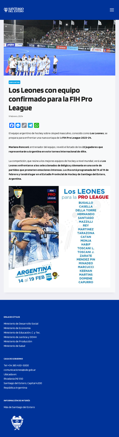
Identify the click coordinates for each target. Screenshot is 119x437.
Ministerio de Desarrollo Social (21, 323)
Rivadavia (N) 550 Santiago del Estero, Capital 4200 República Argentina (23, 383)
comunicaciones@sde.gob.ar (20, 369)
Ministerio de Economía (17, 328)
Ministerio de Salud (14, 345)
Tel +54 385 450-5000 (16, 365)
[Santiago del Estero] (14, 10)
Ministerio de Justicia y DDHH (20, 337)
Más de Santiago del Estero (19, 407)
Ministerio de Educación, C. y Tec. (22, 332)
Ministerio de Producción (18, 341)
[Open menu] (112, 9)
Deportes (14, 82)
